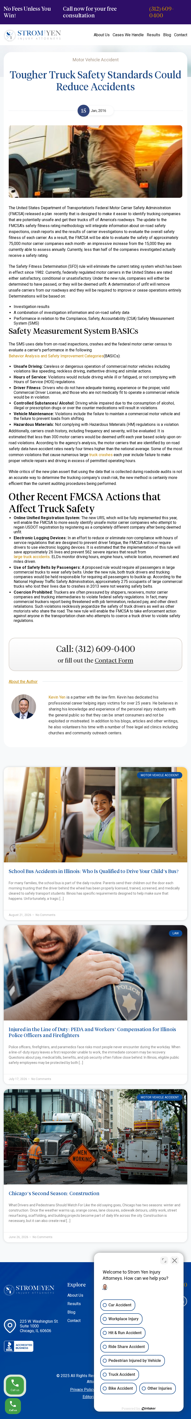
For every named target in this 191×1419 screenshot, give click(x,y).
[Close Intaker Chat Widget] (175, 1260)
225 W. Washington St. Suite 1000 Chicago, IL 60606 (39, 1326)
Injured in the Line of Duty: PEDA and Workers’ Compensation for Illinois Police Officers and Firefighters (92, 1032)
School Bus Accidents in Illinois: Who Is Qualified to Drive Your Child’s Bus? (94, 871)
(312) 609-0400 (161, 12)
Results (153, 35)
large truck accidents (32, 556)
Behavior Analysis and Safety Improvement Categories (56, 356)
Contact (180, 35)
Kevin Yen (56, 697)
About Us (102, 35)
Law (176, 933)
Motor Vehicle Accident (160, 775)
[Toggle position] (164, 1260)
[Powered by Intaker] (148, 1408)
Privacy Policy (82, 1389)
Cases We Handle (128, 35)
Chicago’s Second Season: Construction (54, 1193)
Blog (167, 35)
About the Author (23, 681)
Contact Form (114, 661)
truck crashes (101, 454)
